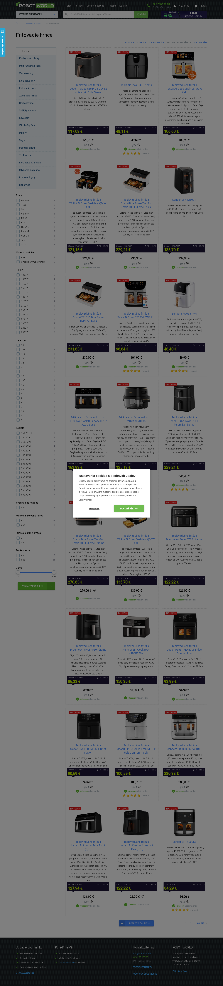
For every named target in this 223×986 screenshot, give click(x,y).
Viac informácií (85, 500)
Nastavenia (94, 508)
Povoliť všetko (129, 508)
